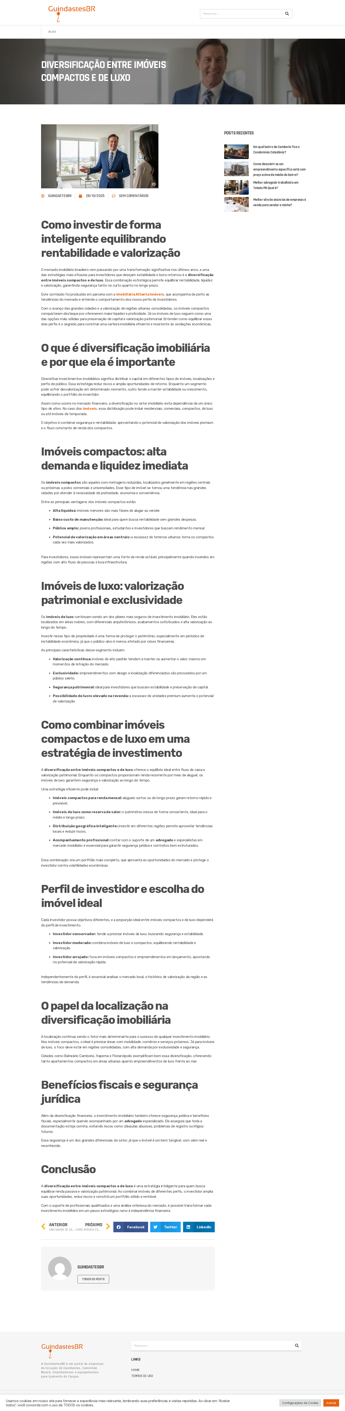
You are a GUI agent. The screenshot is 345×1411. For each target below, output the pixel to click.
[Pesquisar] (287, 13)
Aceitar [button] (331, 1403)
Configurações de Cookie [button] (300, 1403)
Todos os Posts (93, 1279)
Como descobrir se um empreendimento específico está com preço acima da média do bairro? (279, 169)
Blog (52, 32)
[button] (130, 1227)
